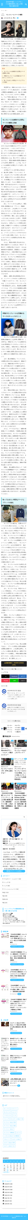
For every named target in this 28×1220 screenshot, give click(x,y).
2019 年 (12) (8, 1204)
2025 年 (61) (8, 1187)
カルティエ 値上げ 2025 (9, 1142)
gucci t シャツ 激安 (7, 914)
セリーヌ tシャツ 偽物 (8, 913)
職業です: (5, 843)
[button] (22, 680)
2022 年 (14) (8, 1195)
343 (11, 18)
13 (4, 1167)
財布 (5, 899)
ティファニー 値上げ (8, 1129)
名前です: (5, 839)
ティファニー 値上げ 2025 (10, 1122)
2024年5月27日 (12, 690)
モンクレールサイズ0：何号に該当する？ (7, 771)
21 (7, 1168)
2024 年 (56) (8, 1189)
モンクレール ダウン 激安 (8, 916)
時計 (6, 892)
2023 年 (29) (8, 1192)
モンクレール (18, 669)
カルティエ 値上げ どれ (9, 1146)
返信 (19, 690)
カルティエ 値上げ (16, 1139)
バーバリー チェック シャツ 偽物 (10, 919)
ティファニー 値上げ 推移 (10, 1125)
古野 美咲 (6, 18)
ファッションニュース (11, 889)
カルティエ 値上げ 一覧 (17, 1119)
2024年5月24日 (12, 705)
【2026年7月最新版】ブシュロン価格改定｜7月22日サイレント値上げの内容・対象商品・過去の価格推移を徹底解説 (18, 956)
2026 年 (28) (8, 1184)
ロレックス (6, 1108)
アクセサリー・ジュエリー (22, 783)
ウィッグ (6, 882)
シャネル (6, 1135)
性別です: (5, 841)
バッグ (6, 885)
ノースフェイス (7, 1115)
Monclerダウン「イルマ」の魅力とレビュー (7, 752)
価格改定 (17, 1135)
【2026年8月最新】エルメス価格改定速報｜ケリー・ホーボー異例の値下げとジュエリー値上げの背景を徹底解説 (18, 938)
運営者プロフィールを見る (14, 871)
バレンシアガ (7, 1119)
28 (7, 1170)
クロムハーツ (7, 1139)
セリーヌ (18, 1132)
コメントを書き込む (14, 721)
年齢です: (17, 839)
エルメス (14, 1112)
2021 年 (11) (8, 1198)
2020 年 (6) (8, 1201)
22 (11, 1168)
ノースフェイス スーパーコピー (10, 917)
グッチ (14, 1115)
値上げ (11, 1135)
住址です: (5, 849)
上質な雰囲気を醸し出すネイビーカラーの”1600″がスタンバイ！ (18, 1081)
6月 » (7, 1172)
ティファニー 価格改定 (9, 1132)
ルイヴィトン (14, 1108)
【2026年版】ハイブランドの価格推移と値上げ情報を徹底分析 (14, 4)
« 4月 (4, 1172)
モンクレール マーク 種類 (8, 669)
